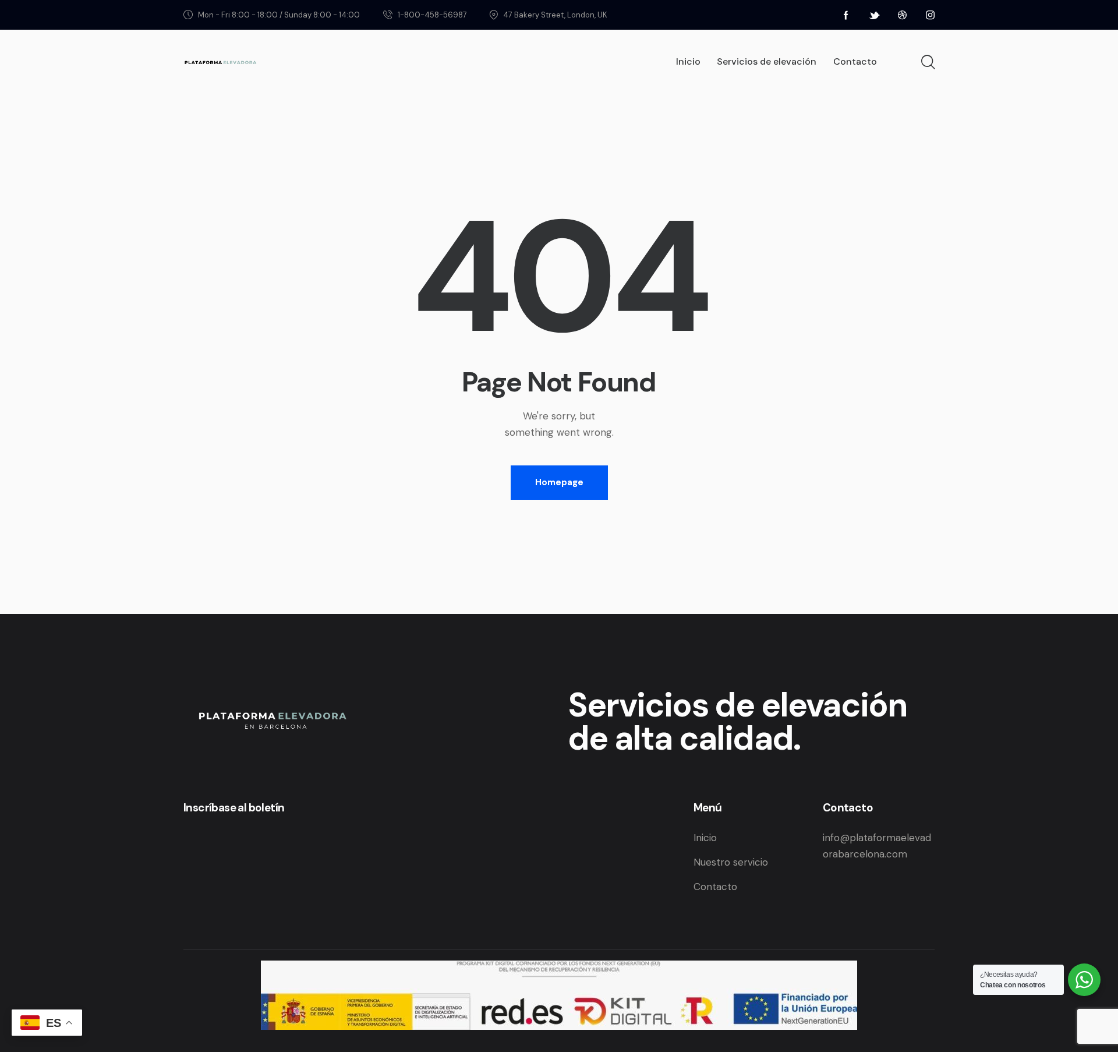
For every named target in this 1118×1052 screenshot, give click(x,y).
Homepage (559, 482)
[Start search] (927, 62)
